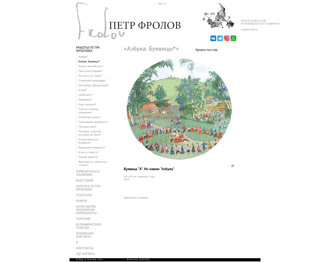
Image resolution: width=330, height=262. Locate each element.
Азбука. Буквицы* (89, 61)
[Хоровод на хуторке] (179, 161)
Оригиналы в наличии (87, 173)
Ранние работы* (88, 157)
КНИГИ (81, 201)
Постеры (84, 195)
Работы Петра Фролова (88, 49)
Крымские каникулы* (91, 147)
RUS (160, 4)
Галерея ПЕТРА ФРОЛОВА (88, 188)
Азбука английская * (91, 66)
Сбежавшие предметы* (93, 122)
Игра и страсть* (88, 152)
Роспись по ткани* (90, 76)
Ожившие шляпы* (89, 117)
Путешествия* (87, 126)
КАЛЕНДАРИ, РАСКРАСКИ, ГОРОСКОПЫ (86, 210)
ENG (164, 4)
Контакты (84, 248)
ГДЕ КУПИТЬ (85, 254)
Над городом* (87, 104)
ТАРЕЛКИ (83, 219)
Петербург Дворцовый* (93, 85)
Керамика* (85, 99)
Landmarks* (85, 95)
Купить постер (207, 50)
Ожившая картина (85, 235)
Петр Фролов (128, 20)
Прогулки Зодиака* (90, 71)
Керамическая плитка (88, 226)
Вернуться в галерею (136, 198)
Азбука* (83, 56)
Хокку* (82, 90)
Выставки (84, 180)
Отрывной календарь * (92, 80)
